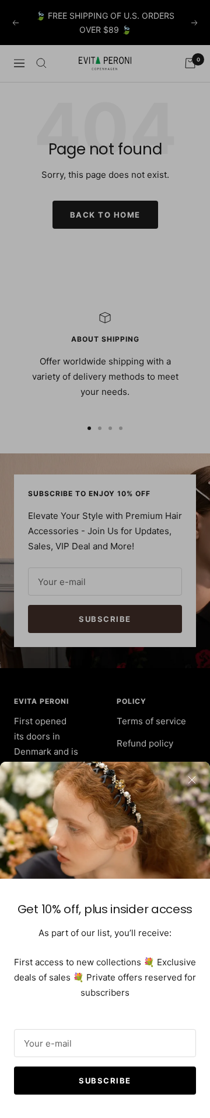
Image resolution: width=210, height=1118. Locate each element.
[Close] (192, 780)
